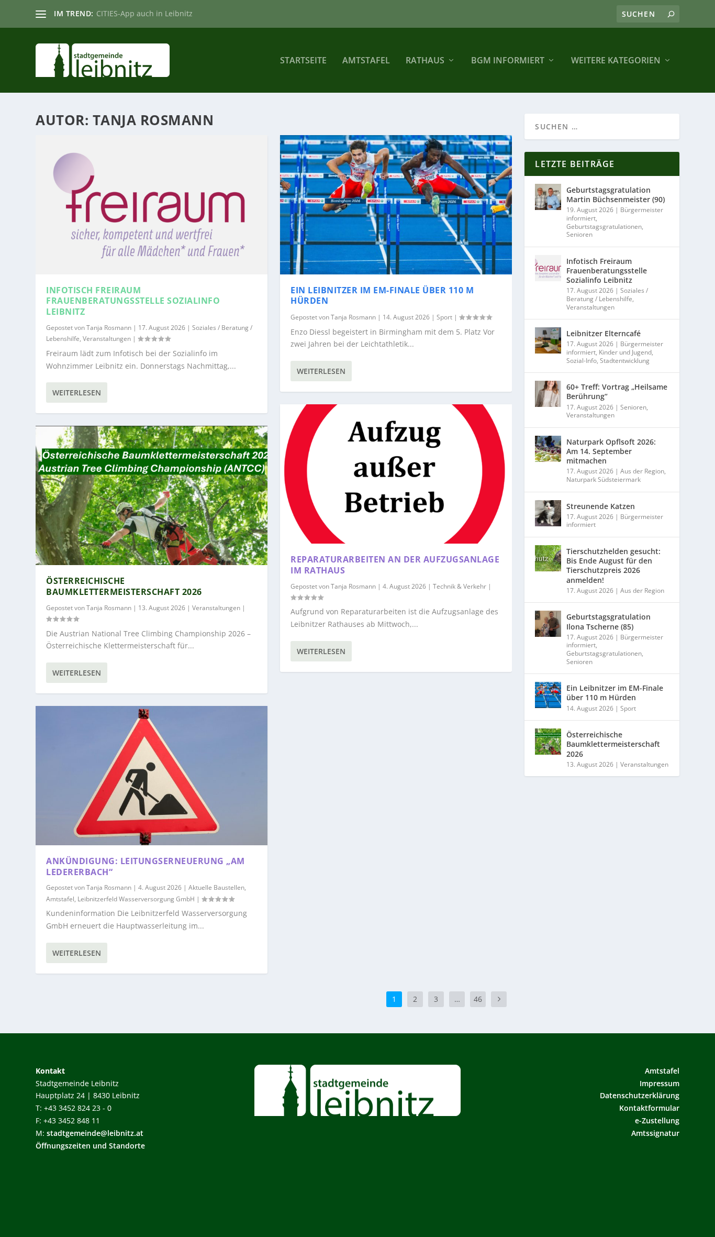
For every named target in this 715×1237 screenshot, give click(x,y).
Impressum (659, 1083)
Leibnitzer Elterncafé (603, 333)
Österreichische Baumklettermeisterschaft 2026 (124, 586)
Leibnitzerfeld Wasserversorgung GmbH (136, 898)
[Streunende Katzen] (548, 513)
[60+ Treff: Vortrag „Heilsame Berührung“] (548, 394)
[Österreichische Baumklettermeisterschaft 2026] (151, 495)
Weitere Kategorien (616, 61)
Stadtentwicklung (625, 360)
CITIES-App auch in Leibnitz (144, 13)
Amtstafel (366, 61)
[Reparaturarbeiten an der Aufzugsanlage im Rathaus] (396, 474)
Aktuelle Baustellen (216, 887)
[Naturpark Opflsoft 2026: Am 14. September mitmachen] (548, 449)
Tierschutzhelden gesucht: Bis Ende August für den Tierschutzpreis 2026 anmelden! (613, 565)
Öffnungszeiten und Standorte (90, 1146)
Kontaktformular (649, 1108)
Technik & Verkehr (459, 586)
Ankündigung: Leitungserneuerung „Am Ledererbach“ (145, 866)
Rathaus (425, 61)
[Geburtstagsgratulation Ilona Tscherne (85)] (548, 624)
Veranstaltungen (107, 338)
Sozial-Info (581, 360)
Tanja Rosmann (108, 327)
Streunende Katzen (600, 506)
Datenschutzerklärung (639, 1095)
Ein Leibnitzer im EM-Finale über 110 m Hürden (382, 295)
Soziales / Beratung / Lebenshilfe (607, 294)
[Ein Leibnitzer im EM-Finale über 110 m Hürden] (396, 204)
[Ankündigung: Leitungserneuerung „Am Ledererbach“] (151, 775)
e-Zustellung (657, 1120)
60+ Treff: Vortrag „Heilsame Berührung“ (616, 391)
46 (478, 999)
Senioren (579, 234)
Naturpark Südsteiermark (603, 479)
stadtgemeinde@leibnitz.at (95, 1133)
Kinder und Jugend (625, 352)
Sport (444, 317)
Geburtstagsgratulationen (604, 226)
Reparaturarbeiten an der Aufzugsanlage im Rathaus (395, 565)
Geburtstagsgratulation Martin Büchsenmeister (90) (615, 194)
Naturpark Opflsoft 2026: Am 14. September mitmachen (611, 451)
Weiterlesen (76, 392)
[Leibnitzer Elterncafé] (548, 340)
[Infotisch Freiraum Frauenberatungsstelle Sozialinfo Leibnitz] (151, 204)
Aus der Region (642, 471)
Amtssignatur (655, 1133)
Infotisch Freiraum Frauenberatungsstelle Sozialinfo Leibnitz (133, 301)
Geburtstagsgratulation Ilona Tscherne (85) (608, 621)
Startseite (303, 61)
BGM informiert (507, 61)
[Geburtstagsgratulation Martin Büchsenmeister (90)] (548, 197)
